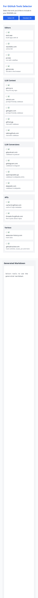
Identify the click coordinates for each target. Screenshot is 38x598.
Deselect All (27, 18)
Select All (11, 18)
